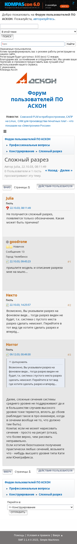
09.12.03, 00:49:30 (20, 354)
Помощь (19, 535)
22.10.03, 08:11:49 (20, 208)
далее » (66, 170)
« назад (51, 170)
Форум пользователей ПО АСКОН (37, 99)
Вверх (7, 471)
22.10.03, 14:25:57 (20, 305)
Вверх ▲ (58, 535)
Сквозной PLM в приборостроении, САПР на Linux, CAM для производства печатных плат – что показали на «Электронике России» (39, 121)
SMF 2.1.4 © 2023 (28, 539)
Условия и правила (38, 535)
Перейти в (13, 502)
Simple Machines (49, 539)
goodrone (18, 241)
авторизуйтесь (44, 19)
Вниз (7, 187)
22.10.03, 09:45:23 (20, 261)
